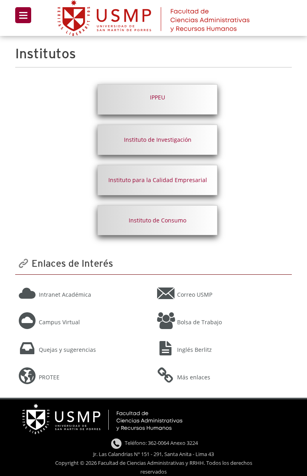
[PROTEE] (83, 366)
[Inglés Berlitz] (222, 338)
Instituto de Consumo (157, 220)
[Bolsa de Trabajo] (222, 311)
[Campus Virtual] (83, 311)
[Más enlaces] (222, 366)
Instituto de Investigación (157, 139)
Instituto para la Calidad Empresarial (157, 180)
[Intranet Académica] (83, 283)
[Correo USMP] (222, 283)
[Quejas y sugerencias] (83, 338)
